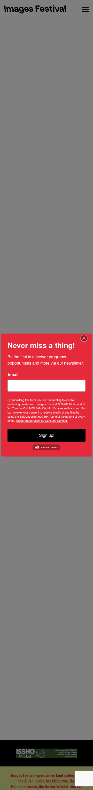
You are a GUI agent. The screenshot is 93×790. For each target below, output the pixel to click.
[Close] (87, 338)
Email (12, 374)
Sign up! (46, 435)
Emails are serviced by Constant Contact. (42, 420)
